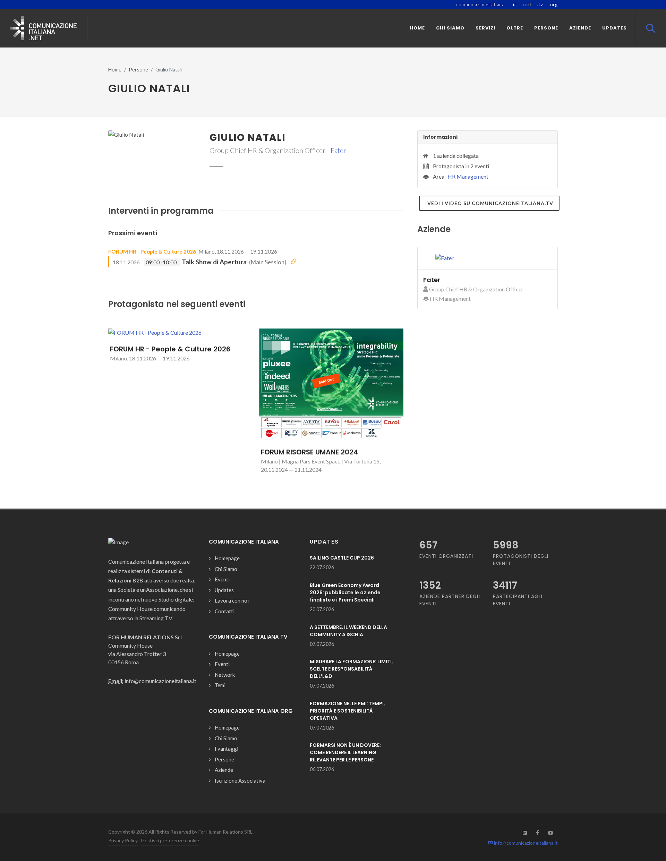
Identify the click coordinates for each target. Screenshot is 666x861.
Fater (338, 150)
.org (553, 4)
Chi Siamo (226, 569)
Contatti (224, 611)
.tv (540, 4)
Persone (138, 70)
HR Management (467, 176)
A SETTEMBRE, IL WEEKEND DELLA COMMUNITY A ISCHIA (348, 631)
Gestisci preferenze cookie (170, 840)
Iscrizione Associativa (240, 780)
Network (225, 675)
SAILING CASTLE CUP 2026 (342, 557)
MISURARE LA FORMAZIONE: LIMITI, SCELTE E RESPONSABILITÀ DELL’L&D (351, 669)
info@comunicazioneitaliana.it (525, 843)
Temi (220, 685)
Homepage (227, 558)
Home (114, 70)
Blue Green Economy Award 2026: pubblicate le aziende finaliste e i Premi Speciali (345, 592)
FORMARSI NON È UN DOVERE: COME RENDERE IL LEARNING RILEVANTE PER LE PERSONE (345, 752)
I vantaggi (226, 748)
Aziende (224, 770)
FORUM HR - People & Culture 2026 (152, 251)
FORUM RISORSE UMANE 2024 (309, 452)
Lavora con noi (232, 600)
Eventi (222, 579)
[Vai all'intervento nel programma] (293, 261)
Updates (224, 590)
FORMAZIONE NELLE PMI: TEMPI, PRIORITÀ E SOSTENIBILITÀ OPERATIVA (347, 711)
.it (514, 4)
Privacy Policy (123, 840)
